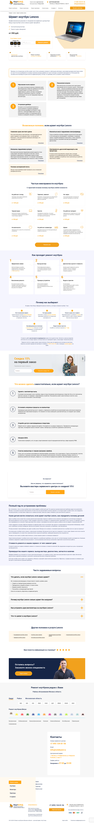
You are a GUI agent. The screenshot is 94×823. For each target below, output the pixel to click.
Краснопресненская (35, 721)
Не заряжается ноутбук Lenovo (21, 634)
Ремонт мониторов (24, 8)
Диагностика (39, 784)
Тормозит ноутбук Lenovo (19, 637)
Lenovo (14, 12)
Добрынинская (22, 721)
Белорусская (12, 721)
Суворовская (12, 724)
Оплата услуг (39, 789)
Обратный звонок (56, 809)
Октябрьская (66, 721)
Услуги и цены (45, 8)
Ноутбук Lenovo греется (36, 634)
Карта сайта (65, 820)
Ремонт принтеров (35, 8)
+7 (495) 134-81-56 (56, 805)
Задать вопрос (23, 673)
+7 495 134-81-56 (79, 2)
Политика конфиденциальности (78, 820)
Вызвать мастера (77, 8)
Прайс (37, 781)
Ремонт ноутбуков (13, 8)
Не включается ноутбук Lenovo (73, 634)
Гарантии (38, 786)
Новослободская (55, 721)
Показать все (47, 244)
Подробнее (41, 143)
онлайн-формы (68, 343)
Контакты (60, 8)
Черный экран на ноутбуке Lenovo (55, 635)
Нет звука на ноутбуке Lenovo (38, 637)
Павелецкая (75, 721)
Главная (10, 12)
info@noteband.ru (79, 4)
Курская (45, 721)
